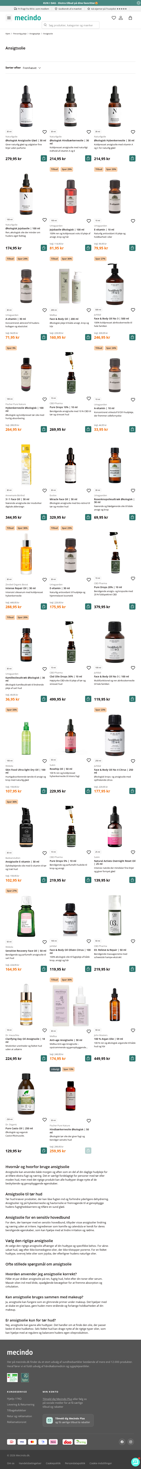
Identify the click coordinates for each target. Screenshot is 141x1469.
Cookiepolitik (53, 1463)
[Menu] (9, 17)
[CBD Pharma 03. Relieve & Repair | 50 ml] (114, 915)
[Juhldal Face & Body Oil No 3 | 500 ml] (114, 284)
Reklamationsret (16, 1421)
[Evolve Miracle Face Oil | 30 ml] (70, 465)
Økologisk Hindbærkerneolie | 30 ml (69, 142)
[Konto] (120, 18)
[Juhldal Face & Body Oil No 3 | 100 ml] (114, 642)
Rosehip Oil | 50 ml (61, 768)
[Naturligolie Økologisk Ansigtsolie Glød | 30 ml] (26, 106)
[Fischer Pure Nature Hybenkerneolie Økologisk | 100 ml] (26, 373)
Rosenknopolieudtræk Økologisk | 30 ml (114, 501)
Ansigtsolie (48, 33)
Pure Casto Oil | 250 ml (19, 1128)
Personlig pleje (19, 33)
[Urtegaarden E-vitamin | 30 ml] (70, 554)
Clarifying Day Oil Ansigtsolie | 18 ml (25, 1040)
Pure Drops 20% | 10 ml (108, 587)
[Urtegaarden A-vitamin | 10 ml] (114, 374)
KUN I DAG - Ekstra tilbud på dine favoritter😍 (70, 3)
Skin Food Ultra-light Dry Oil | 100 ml (25, 771)
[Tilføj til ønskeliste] (44, 132)
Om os (10, 1463)
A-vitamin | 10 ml (104, 408)
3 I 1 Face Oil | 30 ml (17, 499)
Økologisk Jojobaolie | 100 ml (23, 228)
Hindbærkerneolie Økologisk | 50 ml (69, 1131)
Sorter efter (13, 67)
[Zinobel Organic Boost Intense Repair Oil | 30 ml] (26, 554)
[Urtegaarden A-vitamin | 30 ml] (26, 284)
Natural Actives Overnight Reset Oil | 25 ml (114, 862)
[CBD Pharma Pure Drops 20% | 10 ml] (114, 552)
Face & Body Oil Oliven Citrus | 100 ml (70, 951)
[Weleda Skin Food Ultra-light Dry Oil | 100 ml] (26, 735)
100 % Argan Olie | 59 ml (108, 1038)
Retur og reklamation (19, 1416)
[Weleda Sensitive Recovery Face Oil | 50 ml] (26, 916)
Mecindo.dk (22, 1455)
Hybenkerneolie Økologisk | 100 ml (25, 409)
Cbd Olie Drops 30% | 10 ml (66, 676)
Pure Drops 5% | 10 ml (63, 861)
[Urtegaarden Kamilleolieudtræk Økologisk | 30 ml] (26, 643)
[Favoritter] (114, 18)
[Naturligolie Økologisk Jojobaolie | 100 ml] (26, 194)
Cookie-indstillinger (101, 1463)
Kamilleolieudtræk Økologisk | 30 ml (25, 679)
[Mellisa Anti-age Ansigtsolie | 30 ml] (70, 1005)
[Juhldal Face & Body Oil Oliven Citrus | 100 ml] (70, 915)
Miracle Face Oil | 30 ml (63, 499)
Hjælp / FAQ (14, 1398)
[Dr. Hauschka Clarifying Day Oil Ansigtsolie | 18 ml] (26, 1004)
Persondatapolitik (75, 1463)
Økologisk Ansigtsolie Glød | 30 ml (26, 140)
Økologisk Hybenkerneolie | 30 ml (114, 140)
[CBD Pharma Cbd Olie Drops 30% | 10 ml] (70, 642)
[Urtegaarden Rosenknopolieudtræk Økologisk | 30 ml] (114, 465)
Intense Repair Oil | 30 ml (21, 588)
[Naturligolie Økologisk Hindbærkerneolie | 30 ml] (70, 106)
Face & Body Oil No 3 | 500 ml (111, 318)
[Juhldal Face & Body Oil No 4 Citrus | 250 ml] (114, 735)
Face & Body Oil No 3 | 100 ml (111, 676)
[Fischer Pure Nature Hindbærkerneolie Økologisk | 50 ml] (70, 1095)
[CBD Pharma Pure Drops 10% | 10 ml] (70, 372)
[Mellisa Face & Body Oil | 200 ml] (70, 284)
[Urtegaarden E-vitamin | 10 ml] (114, 195)
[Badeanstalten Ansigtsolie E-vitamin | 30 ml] (26, 827)
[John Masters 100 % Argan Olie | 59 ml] (114, 1004)
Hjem (8, 33)
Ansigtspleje (34, 33)
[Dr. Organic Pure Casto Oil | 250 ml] (26, 1094)
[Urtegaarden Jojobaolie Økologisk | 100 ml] (70, 195)
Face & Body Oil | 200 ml (64, 318)
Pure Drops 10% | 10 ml (64, 407)
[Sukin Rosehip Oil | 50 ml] (70, 734)
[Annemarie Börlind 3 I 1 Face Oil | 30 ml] (26, 465)
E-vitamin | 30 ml (60, 588)
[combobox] (70, 25)
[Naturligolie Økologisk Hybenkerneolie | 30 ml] (114, 106)
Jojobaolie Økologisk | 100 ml (67, 229)
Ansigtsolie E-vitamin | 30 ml (22, 861)
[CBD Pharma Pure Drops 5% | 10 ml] (70, 826)
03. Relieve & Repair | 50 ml (110, 950)
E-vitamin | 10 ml (104, 229)
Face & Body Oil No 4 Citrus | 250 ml (113, 771)
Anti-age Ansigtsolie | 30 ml (66, 1040)
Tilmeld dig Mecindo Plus (57, 1399)
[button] (130, 18)
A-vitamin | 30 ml (16, 318)
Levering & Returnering (20, 1404)
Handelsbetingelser (30, 1463)
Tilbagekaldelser (16, 1410)
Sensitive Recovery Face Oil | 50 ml (26, 950)
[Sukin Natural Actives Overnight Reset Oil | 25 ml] (114, 826)
